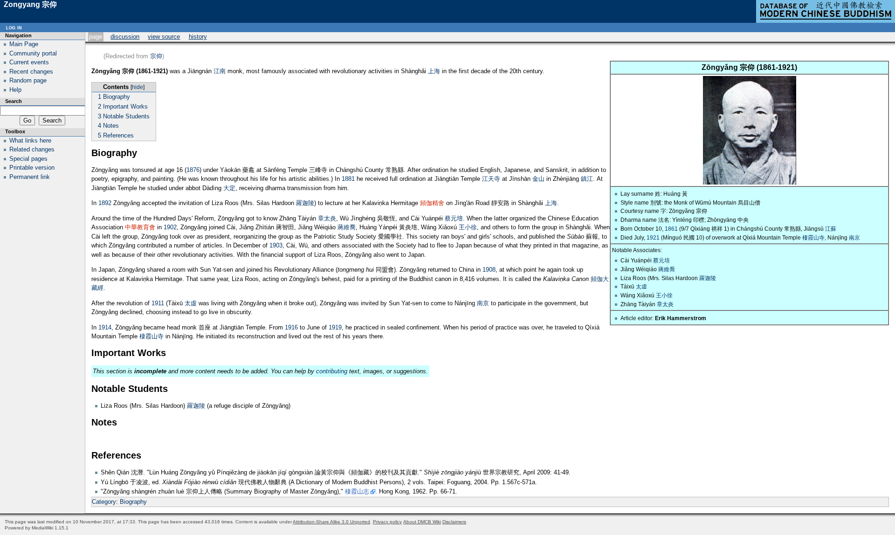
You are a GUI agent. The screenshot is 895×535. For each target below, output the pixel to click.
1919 (335, 327)
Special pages (28, 158)
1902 (170, 227)
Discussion (124, 36)
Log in (14, 27)
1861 (671, 229)
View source (164, 36)
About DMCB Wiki (422, 521)
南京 (854, 237)
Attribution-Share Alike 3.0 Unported (331, 521)
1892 (104, 202)
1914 (104, 327)
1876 (193, 169)
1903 (275, 245)
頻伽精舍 (432, 202)
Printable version (32, 167)
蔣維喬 (666, 269)
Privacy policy (387, 521)
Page (95, 36)
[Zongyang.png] (749, 182)
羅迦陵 (707, 278)
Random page (28, 80)
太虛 (641, 286)
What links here (30, 140)
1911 (157, 303)
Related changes (32, 149)
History (198, 36)
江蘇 (830, 229)
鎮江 (587, 178)
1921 (653, 237)
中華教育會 (140, 227)
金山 (538, 178)
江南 (219, 71)
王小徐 (664, 295)
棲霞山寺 (813, 237)
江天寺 (491, 178)
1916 (291, 327)
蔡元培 (661, 260)
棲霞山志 (357, 491)
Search (13, 101)
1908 (489, 269)
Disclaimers (454, 521)
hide (137, 87)
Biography (133, 501)
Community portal (33, 53)
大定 (229, 188)
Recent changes (31, 71)
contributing (331, 371)
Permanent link (29, 176)
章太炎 (665, 304)
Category (104, 501)
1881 (348, 178)
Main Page (23, 44)
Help (15, 89)
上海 (434, 71)
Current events (29, 62)
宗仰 (156, 56)
